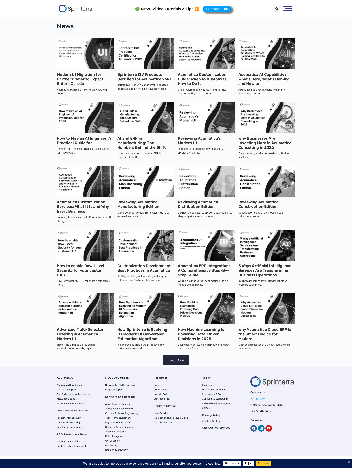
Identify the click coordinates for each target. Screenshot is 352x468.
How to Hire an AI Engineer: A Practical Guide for (84, 140)
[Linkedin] (261, 428)
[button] (277, 9)
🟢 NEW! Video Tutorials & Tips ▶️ (167, 9)
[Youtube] (268, 428)
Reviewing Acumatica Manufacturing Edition (138, 204)
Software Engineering (120, 396)
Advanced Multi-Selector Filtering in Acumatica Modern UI (80, 334)
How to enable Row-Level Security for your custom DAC (80, 270)
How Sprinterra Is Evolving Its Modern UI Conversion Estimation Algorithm (142, 334)
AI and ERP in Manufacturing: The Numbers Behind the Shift (141, 143)
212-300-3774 (257, 399)
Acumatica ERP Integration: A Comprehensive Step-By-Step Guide (204, 270)
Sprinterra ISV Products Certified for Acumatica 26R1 (144, 76)
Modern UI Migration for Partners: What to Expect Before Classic (80, 79)
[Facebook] (253, 428)
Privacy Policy (211, 415)
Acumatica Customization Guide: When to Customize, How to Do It (203, 79)
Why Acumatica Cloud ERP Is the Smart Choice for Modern (264, 334)
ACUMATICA (65, 377)
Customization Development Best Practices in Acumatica (144, 268)
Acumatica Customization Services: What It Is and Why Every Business (83, 206)
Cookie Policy (211, 421)
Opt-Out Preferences (216, 427)
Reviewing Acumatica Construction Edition (258, 204)
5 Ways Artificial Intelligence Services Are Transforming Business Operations (264, 270)
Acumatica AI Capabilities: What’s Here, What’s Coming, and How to (264, 79)
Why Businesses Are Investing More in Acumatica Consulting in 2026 (265, 143)
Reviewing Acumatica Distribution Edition (198, 204)
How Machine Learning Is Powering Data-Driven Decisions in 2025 (201, 334)
